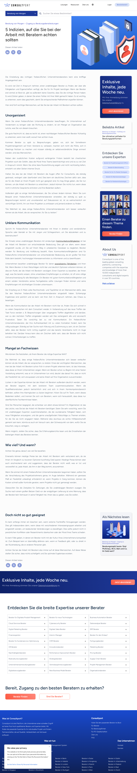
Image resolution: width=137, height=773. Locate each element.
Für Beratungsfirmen (98, 729)
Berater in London (61, 764)
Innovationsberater (56, 647)
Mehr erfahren (108, 283)
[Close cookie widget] (49, 746)
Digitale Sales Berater (57, 629)
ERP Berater (94, 629)
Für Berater (95, 726)
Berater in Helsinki (61, 761)
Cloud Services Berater (17, 623)
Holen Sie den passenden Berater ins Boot (106, 723)
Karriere (120, 748)
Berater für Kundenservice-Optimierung (24, 641)
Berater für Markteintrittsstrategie (116, 181)
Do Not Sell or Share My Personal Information (22, 764)
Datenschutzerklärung (111, 103)
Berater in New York (62, 767)
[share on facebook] (19, 52)
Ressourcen (48, 751)
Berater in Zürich (114, 770)
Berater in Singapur (9, 770)
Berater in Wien (87, 770)
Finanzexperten (14, 635)
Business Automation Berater (101, 617)
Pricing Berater (95, 653)
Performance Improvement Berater (62, 653)
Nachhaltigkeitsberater (17, 653)
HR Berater (13, 647)
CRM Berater (54, 641)
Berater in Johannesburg (117, 761)
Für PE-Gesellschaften (99, 732)
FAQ (93, 738)
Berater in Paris (87, 767)
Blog (45, 748)
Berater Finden (115, 234)
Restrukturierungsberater (18, 659)
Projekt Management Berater (101, 665)
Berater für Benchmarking (116, 167)
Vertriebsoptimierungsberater (60, 665)
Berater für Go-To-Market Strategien (116, 172)
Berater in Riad (113, 767)
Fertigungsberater (97, 641)
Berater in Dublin (114, 758)
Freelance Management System (55, 745)
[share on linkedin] (7, 52)
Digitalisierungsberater (17, 671)
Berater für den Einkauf (98, 635)
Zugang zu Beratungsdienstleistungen (42, 23)
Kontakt (120, 745)
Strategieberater (55, 659)
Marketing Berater (96, 647)
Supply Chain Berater (98, 659)
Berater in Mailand (114, 764)
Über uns (94, 735)
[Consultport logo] (17, 5)
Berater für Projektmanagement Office (116, 163)
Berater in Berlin (60, 758)
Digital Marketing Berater (18, 629)
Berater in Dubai (87, 758)
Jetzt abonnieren (115, 111)
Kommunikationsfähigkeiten (68, 241)
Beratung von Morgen (14, 23)
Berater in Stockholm (36, 770)
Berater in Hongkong (89, 761)
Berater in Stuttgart (62, 770)
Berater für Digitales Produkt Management (24, 617)
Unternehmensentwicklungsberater (22, 665)
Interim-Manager (55, 635)
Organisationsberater (98, 671)
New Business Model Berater (60, 671)
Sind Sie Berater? (54, 696)
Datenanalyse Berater (98, 623)
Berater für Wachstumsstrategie (116, 177)
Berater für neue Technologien (60, 617)
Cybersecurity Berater (57, 623)
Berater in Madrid (88, 764)
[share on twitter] (13, 52)
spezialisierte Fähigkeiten (66, 264)
